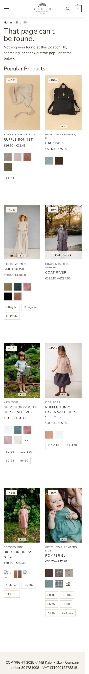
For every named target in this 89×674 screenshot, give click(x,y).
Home (8, 22)
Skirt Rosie (14, 269)
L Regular (12, 307)
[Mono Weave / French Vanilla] (27, 574)
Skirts (8, 264)
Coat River (56, 272)
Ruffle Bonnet (18, 139)
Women (20, 264)
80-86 (10, 452)
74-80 (51, 613)
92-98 (10, 461)
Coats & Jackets (57, 264)
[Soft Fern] (8, 167)
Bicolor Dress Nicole (18, 554)
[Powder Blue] (49, 161)
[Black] (8, 296)
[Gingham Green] (59, 584)
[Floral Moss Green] (59, 573)
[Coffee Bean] (59, 161)
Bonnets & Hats (15, 134)
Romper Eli (56, 555)
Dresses (10, 547)
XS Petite (12, 316)
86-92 (24, 461)
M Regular (30, 307)
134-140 (12, 585)
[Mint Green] (49, 584)
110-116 (26, 452)
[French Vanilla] (18, 440)
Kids (32, 134)
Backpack (54, 143)
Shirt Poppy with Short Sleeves (21, 410)
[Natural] (8, 157)
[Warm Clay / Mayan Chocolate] (18, 574)
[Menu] (11, 8)
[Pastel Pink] (18, 157)
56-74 (10, 178)
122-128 (71, 445)
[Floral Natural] (69, 573)
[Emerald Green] (18, 287)
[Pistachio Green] (8, 287)
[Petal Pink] (27, 287)
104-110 (67, 613)
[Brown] (49, 573)
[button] (77, 8)
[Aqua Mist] (18, 430)
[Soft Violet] (8, 440)
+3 (68, 583)
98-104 (29, 585)
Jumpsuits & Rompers (61, 547)
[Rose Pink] (49, 435)
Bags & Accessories (60, 134)
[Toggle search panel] (68, 8)
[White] (8, 430)
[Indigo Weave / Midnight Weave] (8, 574)
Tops (15, 402)
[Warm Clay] (27, 157)
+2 (26, 440)
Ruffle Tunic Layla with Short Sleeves (62, 412)
